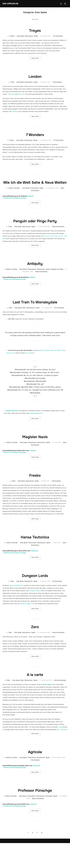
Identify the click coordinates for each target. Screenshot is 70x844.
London (35, 76)
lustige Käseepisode (36, 413)
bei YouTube (30, 353)
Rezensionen (29, 36)
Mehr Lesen (36, 58)
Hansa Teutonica (35, 537)
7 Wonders (11, 94)
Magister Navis (35, 437)
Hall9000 (30, 196)
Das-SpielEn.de (10, 3)
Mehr (24, 308)
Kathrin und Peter (14, 188)
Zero (35, 627)
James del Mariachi (16, 585)
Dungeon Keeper (34, 590)
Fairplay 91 (32, 450)
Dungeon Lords (35, 575)
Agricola (35, 752)
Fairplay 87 (32, 804)
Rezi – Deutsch (61, 729)
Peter (12, 82)
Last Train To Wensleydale (35, 302)
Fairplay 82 (36, 766)
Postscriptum (34, 188)
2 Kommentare (35, 760)
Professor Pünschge (35, 790)
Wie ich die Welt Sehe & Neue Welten (35, 182)
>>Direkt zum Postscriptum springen (14, 198)
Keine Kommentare (58, 226)
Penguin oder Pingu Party (35, 221)
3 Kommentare (57, 82)
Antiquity (15, 111)
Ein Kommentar (58, 36)
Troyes (35, 30)
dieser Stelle (47, 684)
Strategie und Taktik (57, 269)
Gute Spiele (20, 36)
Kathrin (12, 36)
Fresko (35, 475)
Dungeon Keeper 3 (26, 603)
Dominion (21, 94)
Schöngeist (48, 796)
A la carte (35, 674)
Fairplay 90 (34, 551)
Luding (60, 727)
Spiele (36, 36)
